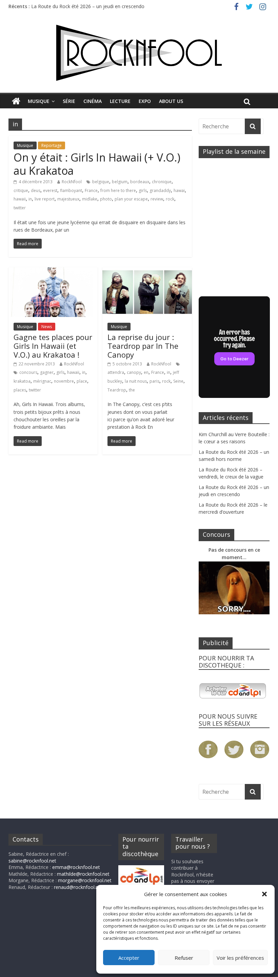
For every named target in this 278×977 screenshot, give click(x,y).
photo (106, 199)
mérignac (42, 381)
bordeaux (139, 182)
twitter (20, 208)
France (91, 190)
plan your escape (131, 199)
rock (170, 199)
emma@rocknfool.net (76, 867)
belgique (100, 182)
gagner (47, 372)
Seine (178, 381)
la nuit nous (136, 381)
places (20, 390)
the (132, 390)
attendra (115, 372)
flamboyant (71, 190)
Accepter (128, 957)
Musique (38, 101)
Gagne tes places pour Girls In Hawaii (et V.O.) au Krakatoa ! (53, 346)
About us (171, 101)
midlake (89, 199)
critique (21, 190)
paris (154, 381)
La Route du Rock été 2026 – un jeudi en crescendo (87, 6)
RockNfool (72, 182)
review (157, 199)
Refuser (184, 957)
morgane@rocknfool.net (85, 880)
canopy (134, 372)
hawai (179, 190)
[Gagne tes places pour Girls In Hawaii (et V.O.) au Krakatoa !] (53, 271)
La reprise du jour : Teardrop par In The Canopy (142, 346)
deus (35, 190)
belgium (119, 182)
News (46, 327)
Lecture (120, 101)
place (82, 381)
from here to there (118, 190)
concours (28, 372)
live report (45, 199)
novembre (64, 381)
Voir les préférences (240, 957)
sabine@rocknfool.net (32, 860)
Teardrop (116, 390)
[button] (264, 894)
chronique (162, 182)
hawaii (20, 199)
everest (50, 190)
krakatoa (22, 381)
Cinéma (92, 101)
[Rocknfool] (139, 52)
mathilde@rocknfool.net (83, 874)
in (30, 199)
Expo (145, 101)
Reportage (51, 145)
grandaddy (160, 190)
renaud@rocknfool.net (78, 887)
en (146, 372)
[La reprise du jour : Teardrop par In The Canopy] (147, 271)
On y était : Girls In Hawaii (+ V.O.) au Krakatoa (97, 163)
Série (69, 101)
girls (143, 190)
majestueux (68, 199)
